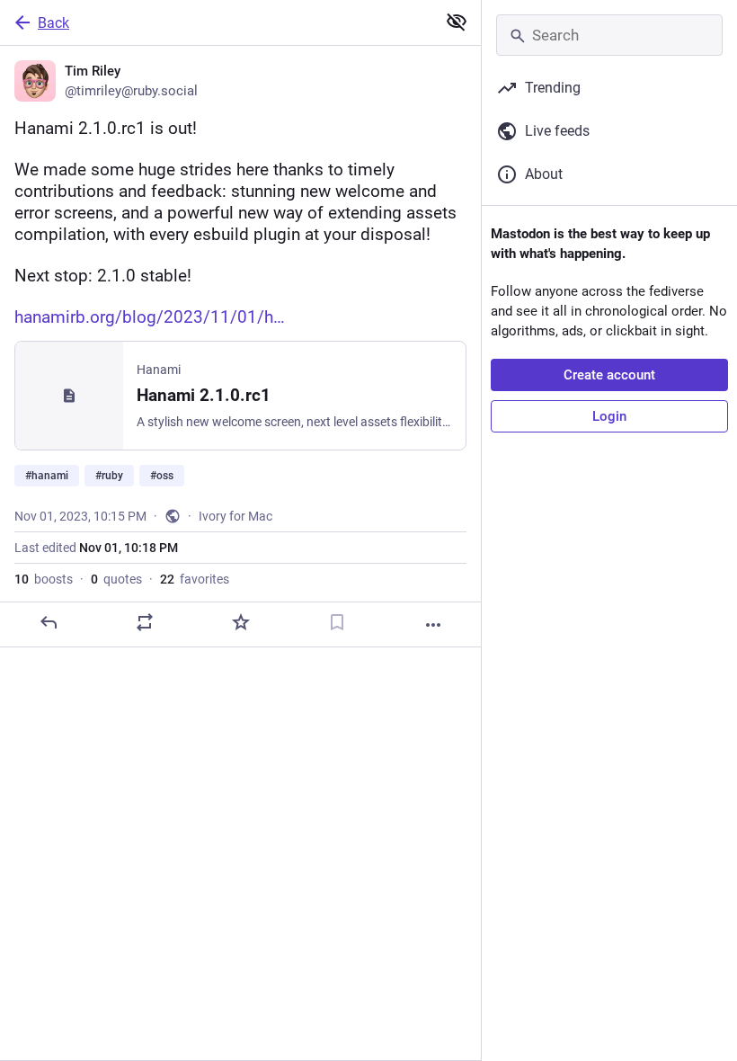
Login (609, 416)
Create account (609, 375)
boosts (43, 579)
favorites (194, 579)
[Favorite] (241, 622)
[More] (433, 625)
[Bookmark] (337, 622)
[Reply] (48, 622)
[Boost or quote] (144, 622)
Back (53, 22)
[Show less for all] (456, 21)
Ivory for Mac (235, 516)
